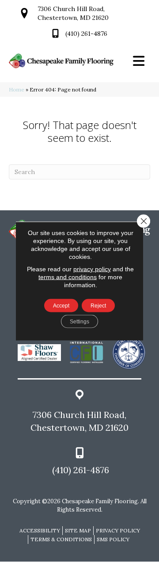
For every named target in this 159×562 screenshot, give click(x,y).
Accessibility (39, 530)
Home (16, 89)
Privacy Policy (118, 530)
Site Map (78, 530)
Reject (98, 306)
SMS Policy (113, 539)
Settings (79, 322)
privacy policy (92, 269)
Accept (61, 306)
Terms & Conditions (61, 539)
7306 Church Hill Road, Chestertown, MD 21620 (79, 421)
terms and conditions (67, 277)
